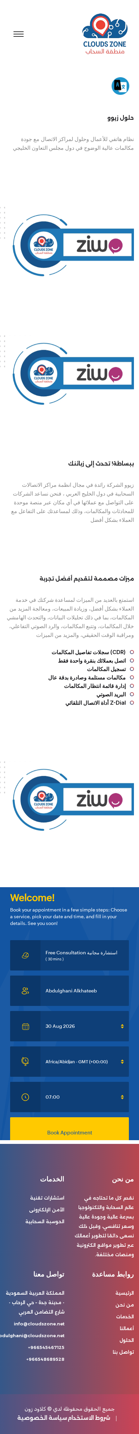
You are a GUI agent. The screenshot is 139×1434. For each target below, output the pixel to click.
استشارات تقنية (47, 1198)
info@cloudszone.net (39, 1323)
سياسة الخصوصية (42, 1418)
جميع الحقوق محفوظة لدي (84, 1409)
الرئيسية (124, 1293)
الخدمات (125, 1316)
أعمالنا (127, 1328)
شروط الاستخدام (89, 1418)
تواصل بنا (123, 1352)
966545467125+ (46, 1347)
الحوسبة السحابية (44, 1221)
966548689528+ (45, 1359)
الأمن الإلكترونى (46, 1209)
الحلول (126, 1340)
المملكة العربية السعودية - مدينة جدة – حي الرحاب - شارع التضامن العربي (35, 1302)
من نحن (124, 1305)
